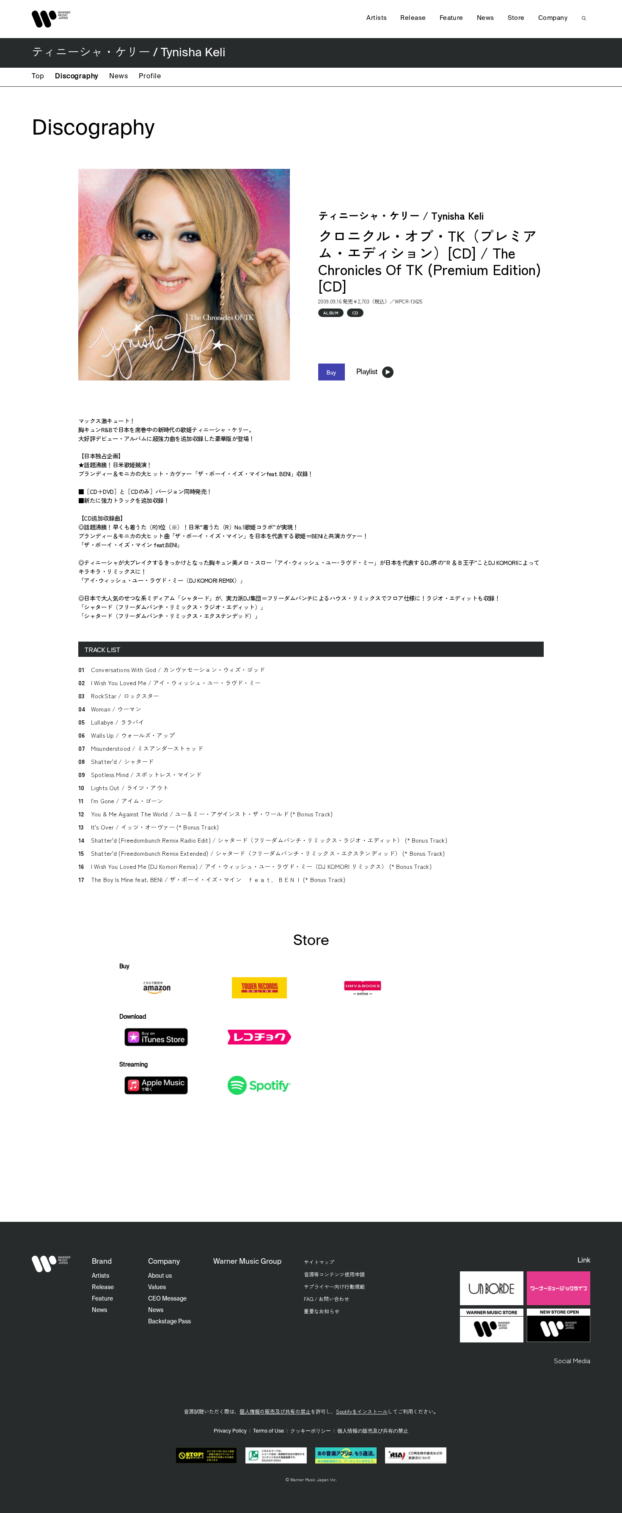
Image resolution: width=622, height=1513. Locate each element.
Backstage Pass (169, 1322)
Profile (150, 76)
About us (160, 1276)
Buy (331, 372)
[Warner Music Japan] (51, 1264)
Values (157, 1287)
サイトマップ (319, 1261)
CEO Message (167, 1299)
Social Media (572, 1360)
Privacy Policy (230, 1431)
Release (413, 18)
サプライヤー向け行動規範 (334, 1286)
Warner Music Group (247, 1261)
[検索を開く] (584, 18)
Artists (376, 18)
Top (38, 76)
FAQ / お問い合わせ (326, 1298)
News (118, 76)
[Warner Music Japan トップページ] (51, 19)
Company (552, 18)
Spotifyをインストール (362, 1411)
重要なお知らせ (321, 1311)
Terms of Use (268, 1431)
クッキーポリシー (310, 1431)
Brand (102, 1261)
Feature (451, 18)
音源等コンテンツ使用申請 (334, 1274)
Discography (76, 76)
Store (516, 18)
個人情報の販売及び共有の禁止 (275, 1411)
